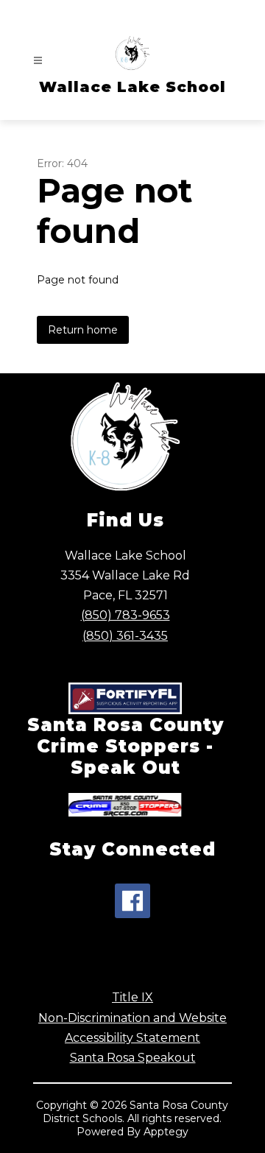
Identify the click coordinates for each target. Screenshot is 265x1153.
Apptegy (166, 1131)
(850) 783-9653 (125, 615)
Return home (83, 329)
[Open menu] (37, 60)
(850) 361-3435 (125, 636)
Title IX (132, 997)
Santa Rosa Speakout (133, 1058)
